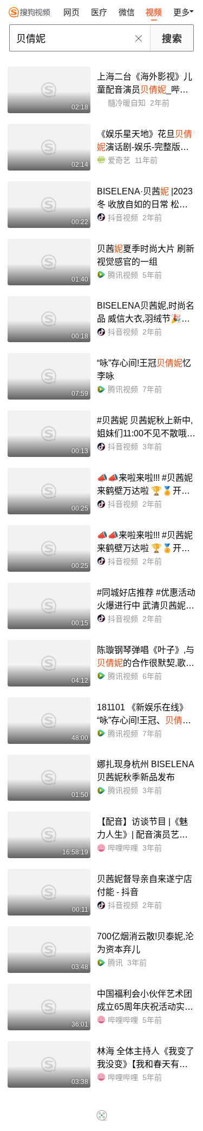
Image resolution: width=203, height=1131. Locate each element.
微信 (127, 12)
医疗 (99, 12)
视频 (154, 12)
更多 (181, 12)
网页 (71, 12)
